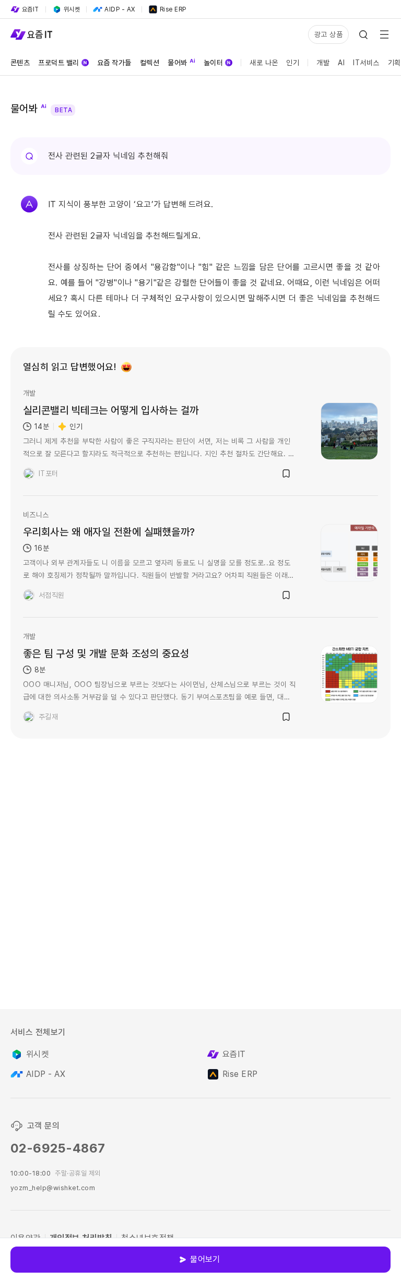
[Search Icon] (363, 34)
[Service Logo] (31, 34)
